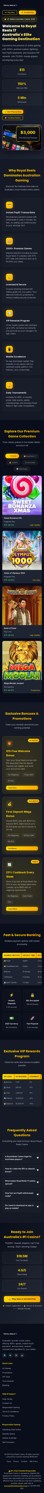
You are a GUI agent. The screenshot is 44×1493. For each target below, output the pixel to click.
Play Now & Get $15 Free (22, 1299)
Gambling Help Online (11, 1429)
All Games (6, 1368)
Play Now (10, 12)
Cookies (24, 1461)
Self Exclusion (8, 1442)
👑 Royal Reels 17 (30, 456)
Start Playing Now (13, 112)
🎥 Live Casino (30, 462)
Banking (5, 1385)
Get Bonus (12, 848)
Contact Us (7, 1403)
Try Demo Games (13, 118)
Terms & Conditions (10, 1411)
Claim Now (12, 788)
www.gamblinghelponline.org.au (16, 1486)
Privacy (16, 1461)
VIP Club (6, 1377)
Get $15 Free (27, 12)
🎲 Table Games (22, 469)
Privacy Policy (8, 1416)
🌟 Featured (12, 456)
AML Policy (34, 1461)
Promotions (7, 1373)
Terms (8, 1461)
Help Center (7, 1399)
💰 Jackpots (13, 462)
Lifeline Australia (9, 1438)
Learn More (12, 909)
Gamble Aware (8, 1434)
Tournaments (8, 1381)
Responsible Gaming (11, 1407)
